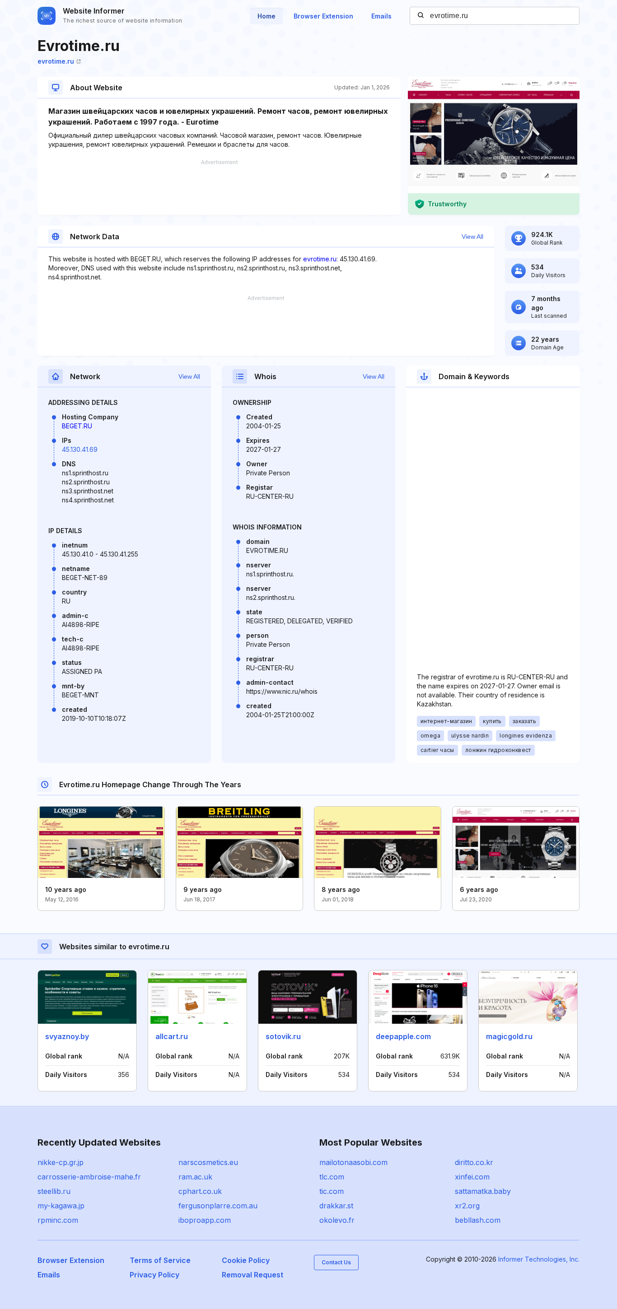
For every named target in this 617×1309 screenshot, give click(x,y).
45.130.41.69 (80, 449)
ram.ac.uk (195, 1176)
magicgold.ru (509, 1036)
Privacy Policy (154, 1274)
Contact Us (336, 1262)
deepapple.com (403, 1036)
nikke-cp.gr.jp (60, 1162)
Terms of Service (160, 1260)
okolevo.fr (337, 1220)
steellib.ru (53, 1191)
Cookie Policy (246, 1260)
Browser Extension (323, 16)
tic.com (331, 1191)
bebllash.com (477, 1220)
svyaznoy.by (67, 1036)
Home (266, 16)
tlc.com (331, 1176)
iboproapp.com (204, 1220)
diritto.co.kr (474, 1162)
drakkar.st (336, 1205)
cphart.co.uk (200, 1191)
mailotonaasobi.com (353, 1162)
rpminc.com (57, 1220)
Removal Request (252, 1274)
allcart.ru (171, 1036)
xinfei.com (472, 1176)
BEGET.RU (77, 426)
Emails (381, 16)
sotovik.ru (283, 1036)
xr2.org (467, 1205)
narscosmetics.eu (208, 1162)
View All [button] (472, 236)
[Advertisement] (219, 187)
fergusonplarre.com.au (217, 1205)
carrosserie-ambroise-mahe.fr (89, 1176)
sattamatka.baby (483, 1191)
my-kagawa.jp (60, 1205)
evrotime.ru (55, 61)
